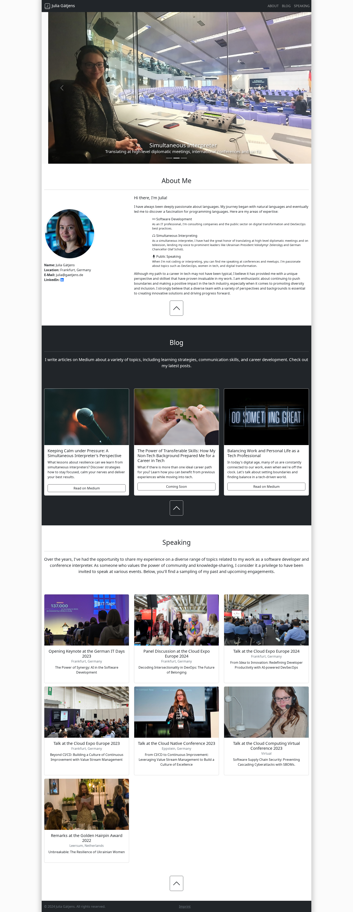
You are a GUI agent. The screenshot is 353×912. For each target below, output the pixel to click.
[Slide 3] (184, 158)
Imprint (185, 906)
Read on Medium (87, 488)
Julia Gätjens (63, 5)
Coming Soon (176, 486)
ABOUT (273, 6)
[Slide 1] (169, 158)
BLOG (286, 6)
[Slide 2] (176, 158)
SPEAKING (302, 6)
